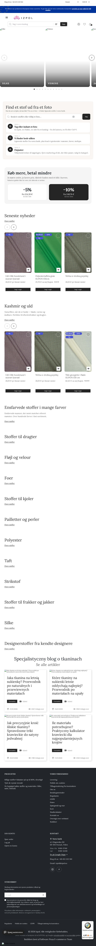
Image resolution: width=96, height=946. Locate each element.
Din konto (9, 833)
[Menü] (92, 922)
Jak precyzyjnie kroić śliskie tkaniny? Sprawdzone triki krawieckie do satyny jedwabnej (23, 730)
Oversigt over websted (59, 818)
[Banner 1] (34, 89)
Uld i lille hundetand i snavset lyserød (16, 277)
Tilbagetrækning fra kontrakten (63, 786)
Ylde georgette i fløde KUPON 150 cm (76, 376)
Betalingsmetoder (57, 793)
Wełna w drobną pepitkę (77, 276)
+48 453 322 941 (65, 859)
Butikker (53, 822)
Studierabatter (56, 812)
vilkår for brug (31, 900)
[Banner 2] (37, 89)
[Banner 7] (51, 89)
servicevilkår (71, 935)
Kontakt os (54, 815)
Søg (86, 117)
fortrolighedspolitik (13, 902)
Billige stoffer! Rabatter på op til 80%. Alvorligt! (23, 780)
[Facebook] (59, 869)
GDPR (52, 799)
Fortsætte (12, 701)
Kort (52, 809)
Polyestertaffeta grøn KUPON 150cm (45, 277)
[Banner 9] (56, 89)
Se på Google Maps (58, 854)
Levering (53, 780)
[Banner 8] (53, 89)
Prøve (52, 802)
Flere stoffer (9, 221)
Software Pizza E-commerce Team (56, 939)
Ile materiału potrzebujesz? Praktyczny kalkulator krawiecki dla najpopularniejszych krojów (68, 732)
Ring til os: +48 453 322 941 (13, 2)
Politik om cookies (57, 783)
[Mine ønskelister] (84, 24)
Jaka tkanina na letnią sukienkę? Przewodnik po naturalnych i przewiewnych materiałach (24, 685)
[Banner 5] (45, 89)
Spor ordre (8, 839)
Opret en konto (10, 846)
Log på (7, 842)
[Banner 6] (48, 89)
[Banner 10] (59, 89)
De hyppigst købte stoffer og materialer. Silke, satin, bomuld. (23, 787)
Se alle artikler (48, 665)
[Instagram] (52, 869)
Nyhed (25, 701)
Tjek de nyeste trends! (13, 783)
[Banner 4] (42, 89)
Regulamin (54, 796)
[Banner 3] (39, 89)
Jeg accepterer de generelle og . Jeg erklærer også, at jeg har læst (25, 903)
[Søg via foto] (56, 24)
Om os (52, 789)
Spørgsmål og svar (57, 806)
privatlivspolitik (59, 935)
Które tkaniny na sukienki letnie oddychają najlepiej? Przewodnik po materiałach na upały (68, 685)
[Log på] (79, 24)
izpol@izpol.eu (61, 863)
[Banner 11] (61, 89)
